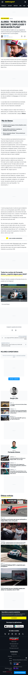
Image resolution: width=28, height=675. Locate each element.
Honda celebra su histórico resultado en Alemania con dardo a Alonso (12, 129)
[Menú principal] (2, 2)
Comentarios (14, 654)
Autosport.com (14, 645)
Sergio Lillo (6, 35)
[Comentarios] (25, 36)
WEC (10, 215)
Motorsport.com (17, 243)
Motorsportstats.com (14, 648)
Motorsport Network (11, 671)
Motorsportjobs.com (14, 643)
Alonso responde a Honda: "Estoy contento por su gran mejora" (14, 133)
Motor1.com (14, 641)
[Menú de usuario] (25, 2)
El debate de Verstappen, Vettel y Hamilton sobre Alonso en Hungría (14, 125)
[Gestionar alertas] (15, 330)
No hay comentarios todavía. (14, 356)
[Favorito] (21, 36)
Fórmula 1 (15, 96)
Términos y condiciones (9, 668)
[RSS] (22, 634)
